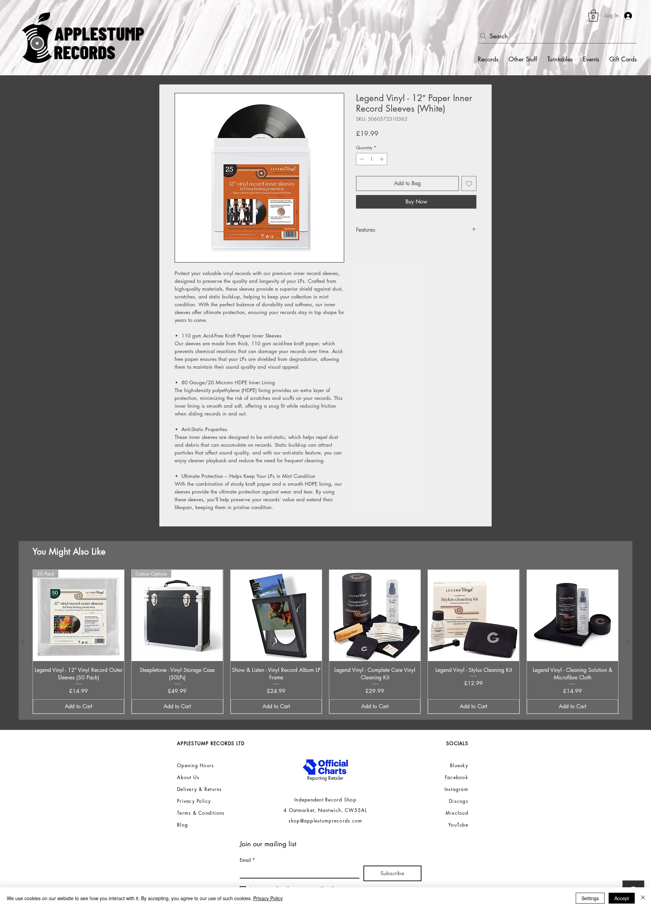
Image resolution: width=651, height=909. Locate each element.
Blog (182, 824)
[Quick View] (276, 615)
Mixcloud (457, 813)
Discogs (458, 801)
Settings (590, 898)
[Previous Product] (23, 642)
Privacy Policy (268, 898)
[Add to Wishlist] (468, 183)
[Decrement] (361, 159)
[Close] (643, 898)
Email (247, 860)
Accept (621, 898)
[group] (325, 641)
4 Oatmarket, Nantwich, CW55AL (325, 810)
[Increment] (382, 159)
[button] (593, 15)
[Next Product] (628, 642)
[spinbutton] (371, 159)
